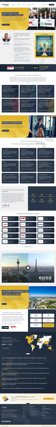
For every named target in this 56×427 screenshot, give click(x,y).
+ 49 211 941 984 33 (46, 416)
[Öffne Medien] (35, 4)
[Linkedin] (8, 421)
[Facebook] (2, 421)
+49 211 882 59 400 (46, 413)
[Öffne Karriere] (30, 4)
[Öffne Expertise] (20, 4)
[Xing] (6, 421)
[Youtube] (4, 421)
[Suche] (43, 4)
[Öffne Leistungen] (15, 4)
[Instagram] (9, 421)
